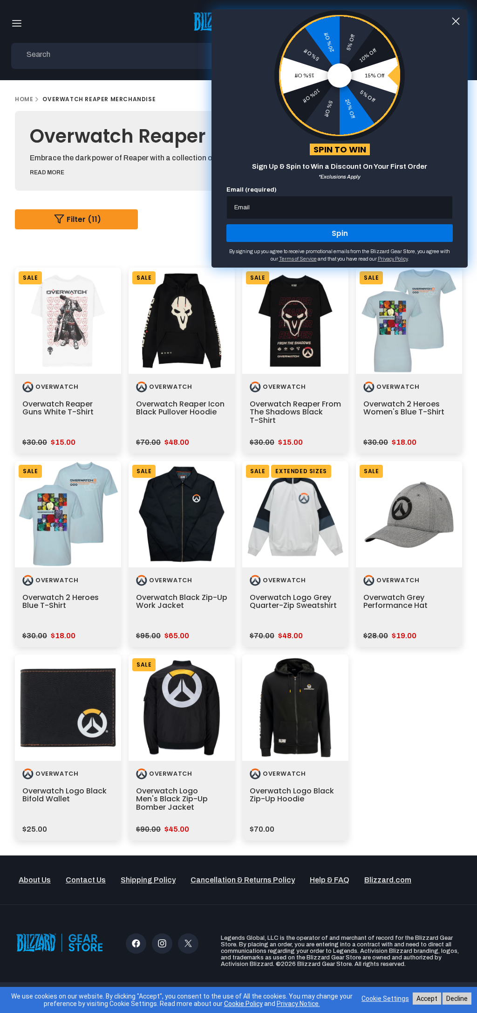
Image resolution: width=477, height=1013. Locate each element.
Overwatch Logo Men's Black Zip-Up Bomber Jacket (172, 799)
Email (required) (251, 189)
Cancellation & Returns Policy (243, 880)
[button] (16, 23)
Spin (340, 233)
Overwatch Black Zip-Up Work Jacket (181, 601)
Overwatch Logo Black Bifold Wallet (64, 795)
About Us (35, 880)
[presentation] (68, 321)
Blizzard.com (387, 880)
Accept (426, 998)
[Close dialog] (456, 21)
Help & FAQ (329, 880)
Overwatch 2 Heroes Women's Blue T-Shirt (403, 408)
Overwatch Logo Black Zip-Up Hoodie (292, 795)
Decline (457, 998)
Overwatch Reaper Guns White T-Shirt (58, 408)
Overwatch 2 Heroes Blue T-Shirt (60, 601)
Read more (47, 172)
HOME (24, 99)
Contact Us (86, 880)
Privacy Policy (393, 259)
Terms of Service (298, 259)
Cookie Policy (243, 1003)
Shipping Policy (148, 880)
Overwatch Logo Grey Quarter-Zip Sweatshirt (293, 601)
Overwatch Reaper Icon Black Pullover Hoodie (180, 408)
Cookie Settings (385, 998)
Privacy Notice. (298, 1003)
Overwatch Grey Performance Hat (395, 601)
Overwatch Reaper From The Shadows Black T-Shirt (295, 412)
